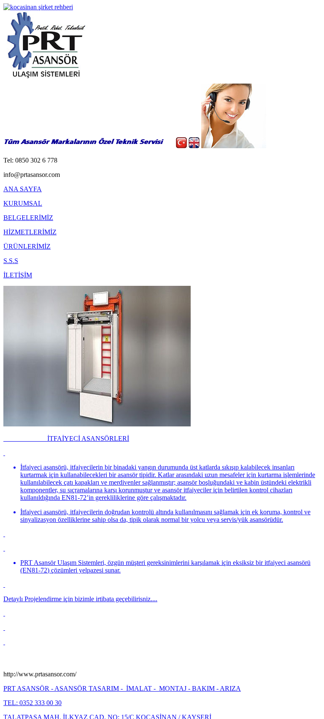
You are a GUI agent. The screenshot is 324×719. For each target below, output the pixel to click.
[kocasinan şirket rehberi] (38, 7)
